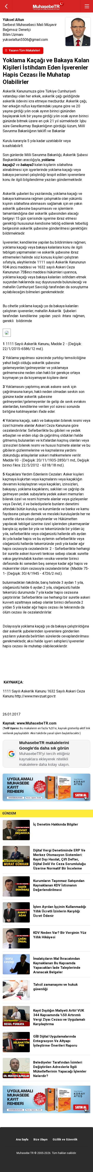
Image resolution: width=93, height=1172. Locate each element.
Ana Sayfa (22, 1139)
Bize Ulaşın (40, 1139)
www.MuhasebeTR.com (36, 723)
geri (6, 6)
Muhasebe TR (25, 1153)
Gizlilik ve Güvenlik (65, 1139)
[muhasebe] (46, 10)
